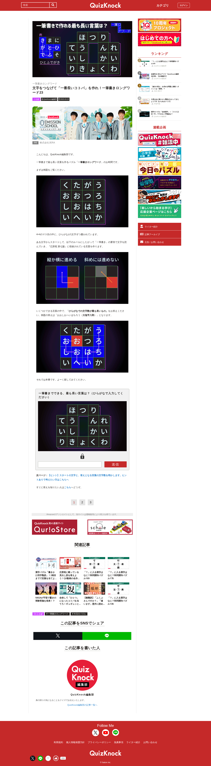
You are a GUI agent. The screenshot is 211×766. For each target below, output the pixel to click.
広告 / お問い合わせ (154, 242)
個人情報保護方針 (75, 742)
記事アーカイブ (152, 234)
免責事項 (118, 742)
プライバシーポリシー (99, 742)
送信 (115, 464)
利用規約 (58, 742)
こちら (67, 487)
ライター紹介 (151, 226)
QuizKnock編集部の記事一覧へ (82, 705)
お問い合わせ (150, 742)
